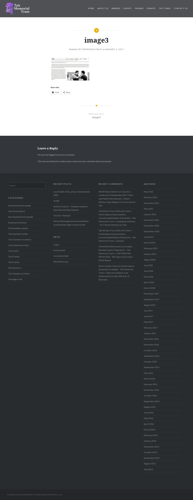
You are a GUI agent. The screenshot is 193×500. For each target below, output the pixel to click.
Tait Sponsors (14, 268)
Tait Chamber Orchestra (19, 239)
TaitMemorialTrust (89, 49)
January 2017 (150, 333)
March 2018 (149, 288)
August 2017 (149, 305)
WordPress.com (55, 494)
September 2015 (151, 367)
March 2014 (149, 429)
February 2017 (150, 327)
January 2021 (150, 214)
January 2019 (150, 254)
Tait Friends (13, 256)
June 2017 (148, 316)
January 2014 (150, 441)
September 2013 (151, 458)
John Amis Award (16, 211)
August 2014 (149, 407)
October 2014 (150, 395)
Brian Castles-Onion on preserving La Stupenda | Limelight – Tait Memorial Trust (116, 269)
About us (102, 8)
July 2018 (148, 265)
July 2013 (148, 469)
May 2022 (148, 191)
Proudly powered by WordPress (20, 494)
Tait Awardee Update (18, 234)
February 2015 (150, 384)
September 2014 (151, 401)
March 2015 (149, 378)
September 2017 (151, 299)
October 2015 (150, 361)
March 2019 (149, 242)
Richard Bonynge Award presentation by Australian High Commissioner (71, 223)
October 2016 (150, 350)
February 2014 (150, 435)
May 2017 (148, 322)
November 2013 (151, 446)
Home (91, 8)
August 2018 (149, 259)
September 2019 (151, 231)
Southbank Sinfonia (17, 222)
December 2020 (151, 220)
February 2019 (150, 248)
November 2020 (151, 225)
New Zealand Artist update (20, 217)
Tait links (165, 8)
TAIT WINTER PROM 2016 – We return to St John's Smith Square (116, 256)
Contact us (181, 8)
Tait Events (13, 251)
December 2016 (151, 339)
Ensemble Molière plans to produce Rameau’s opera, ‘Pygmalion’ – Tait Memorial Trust (115, 249)
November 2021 (151, 203)
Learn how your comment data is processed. (91, 161)
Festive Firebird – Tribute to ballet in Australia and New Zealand (70, 208)
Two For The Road (61, 215)
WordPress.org (60, 261)
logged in (53, 154)
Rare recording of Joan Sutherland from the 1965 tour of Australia (114, 276)
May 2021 (148, 208)
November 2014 (151, 390)
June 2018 (148, 271)
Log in (56, 244)
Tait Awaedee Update (18, 228)
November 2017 (151, 293)
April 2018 (149, 282)
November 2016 (151, 344)
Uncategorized (15, 279)
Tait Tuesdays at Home (18, 273)
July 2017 (148, 310)
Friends (139, 8)
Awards (115, 8)
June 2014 (148, 412)
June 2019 (148, 237)
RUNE (56, 201)
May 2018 (148, 276)
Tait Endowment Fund (18, 245)
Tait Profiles (14, 262)
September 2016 (151, 356)
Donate (151, 8)
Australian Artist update (19, 205)
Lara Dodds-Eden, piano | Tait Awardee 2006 (71, 193)
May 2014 (148, 418)
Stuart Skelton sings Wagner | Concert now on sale (117, 202)
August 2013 (149, 463)
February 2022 (150, 197)
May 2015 (148, 373)
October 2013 (150, 452)
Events (127, 8)
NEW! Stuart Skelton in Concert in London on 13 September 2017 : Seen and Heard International (116, 195)
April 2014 (149, 424)
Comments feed (60, 256)
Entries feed (59, 250)
